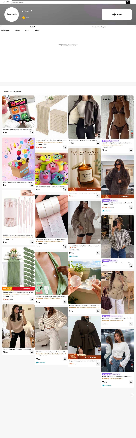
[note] (40, 362)
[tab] (31, 27)
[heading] (60, 11)
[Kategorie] (7, 2)
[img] (18, 288)
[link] (11, 14)
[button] (4, 2)
